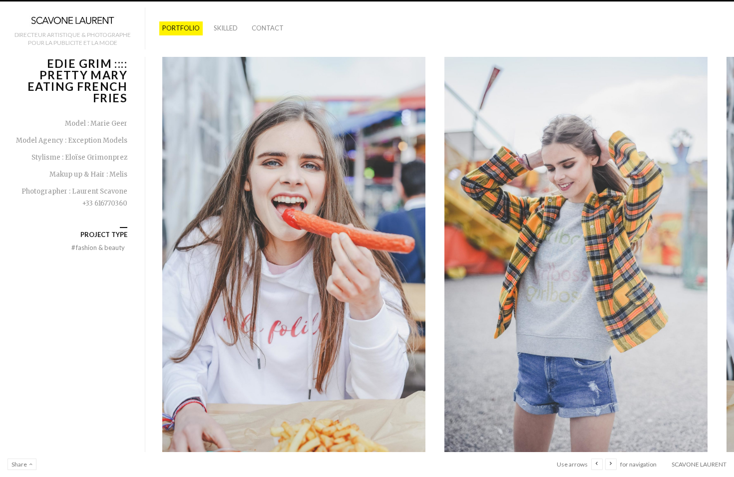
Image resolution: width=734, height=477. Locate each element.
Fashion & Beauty (98, 247)
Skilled (226, 28)
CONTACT (268, 28)
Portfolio (181, 28)
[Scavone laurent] (72, 21)
